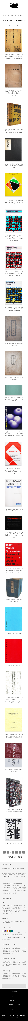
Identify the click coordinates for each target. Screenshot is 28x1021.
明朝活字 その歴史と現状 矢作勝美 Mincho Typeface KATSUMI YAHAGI (14, 165)
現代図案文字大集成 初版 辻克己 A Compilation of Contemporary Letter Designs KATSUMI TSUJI (14, 131)
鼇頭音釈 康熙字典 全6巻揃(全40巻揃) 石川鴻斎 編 (14, 600)
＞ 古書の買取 (14, 996)
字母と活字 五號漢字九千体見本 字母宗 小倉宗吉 (14, 378)
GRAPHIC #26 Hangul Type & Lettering (14, 844)
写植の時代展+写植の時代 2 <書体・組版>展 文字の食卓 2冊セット (14, 811)
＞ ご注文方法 (14, 991)
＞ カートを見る (14, 1009)
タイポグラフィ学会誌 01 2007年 (14, 665)
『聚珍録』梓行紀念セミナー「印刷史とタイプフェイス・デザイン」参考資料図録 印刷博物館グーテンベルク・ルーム (14, 700)
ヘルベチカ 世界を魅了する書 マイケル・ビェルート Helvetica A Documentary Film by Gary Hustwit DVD (14, 471)
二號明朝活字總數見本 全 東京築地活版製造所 (14, 344)
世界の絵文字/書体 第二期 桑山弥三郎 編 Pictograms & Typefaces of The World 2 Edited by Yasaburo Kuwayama (14, 238)
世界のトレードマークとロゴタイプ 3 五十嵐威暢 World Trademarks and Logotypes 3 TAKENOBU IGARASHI (14, 201)
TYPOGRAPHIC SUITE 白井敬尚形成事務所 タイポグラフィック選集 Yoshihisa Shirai (14, 399)
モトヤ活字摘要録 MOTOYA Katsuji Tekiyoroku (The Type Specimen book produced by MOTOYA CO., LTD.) (14, 93)
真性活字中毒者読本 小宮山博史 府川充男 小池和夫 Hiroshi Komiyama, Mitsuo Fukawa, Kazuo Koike (14, 56)
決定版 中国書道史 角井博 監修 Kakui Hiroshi (14, 770)
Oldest (19, 26)
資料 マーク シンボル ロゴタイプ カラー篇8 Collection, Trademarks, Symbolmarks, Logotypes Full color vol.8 (14, 434)
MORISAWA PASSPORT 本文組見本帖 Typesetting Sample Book (14, 510)
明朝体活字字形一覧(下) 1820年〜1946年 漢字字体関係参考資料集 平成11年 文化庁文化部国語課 (14, 736)
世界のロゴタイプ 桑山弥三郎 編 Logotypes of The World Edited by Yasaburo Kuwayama (14, 309)
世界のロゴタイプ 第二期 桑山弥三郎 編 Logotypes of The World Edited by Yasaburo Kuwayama (14, 273)
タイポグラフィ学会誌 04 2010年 (14, 633)
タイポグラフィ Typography (16, 15)
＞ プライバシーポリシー (14, 1000)
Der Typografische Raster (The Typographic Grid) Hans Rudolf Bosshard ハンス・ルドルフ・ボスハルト (14, 535)
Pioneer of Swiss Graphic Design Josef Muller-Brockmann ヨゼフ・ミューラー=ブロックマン (14, 570)
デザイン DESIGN (5, 15)
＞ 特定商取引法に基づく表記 (14, 1004)
